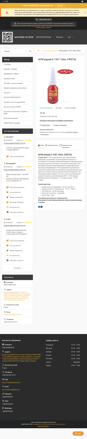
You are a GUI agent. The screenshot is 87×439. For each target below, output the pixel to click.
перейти (60, 6)
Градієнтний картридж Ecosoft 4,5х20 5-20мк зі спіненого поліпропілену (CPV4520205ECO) (16, 232)
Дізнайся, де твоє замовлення (14, 102)
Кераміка (59, 37)
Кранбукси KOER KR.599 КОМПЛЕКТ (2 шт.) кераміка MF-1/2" (17, 180)
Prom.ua (53, 422)
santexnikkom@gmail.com (13, 314)
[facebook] (39, 207)
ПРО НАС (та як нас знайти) (13, 83)
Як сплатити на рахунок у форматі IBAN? (15, 112)
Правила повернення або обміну (15, 88)
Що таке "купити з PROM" (12, 107)
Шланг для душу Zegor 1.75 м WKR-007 (17, 175)
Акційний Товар (9, 78)
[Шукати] (30, 51)
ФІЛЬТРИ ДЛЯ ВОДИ (43, 37)
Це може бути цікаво (11, 118)
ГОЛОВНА (7, 64)
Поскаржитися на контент (40, 424)
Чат (79, 433)
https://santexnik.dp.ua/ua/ (11, 382)
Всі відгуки (17, 268)
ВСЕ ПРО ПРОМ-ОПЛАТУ (12, 97)
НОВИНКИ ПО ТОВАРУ (11, 74)
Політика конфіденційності (57, 424)
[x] (41, 207)
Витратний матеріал (50, 51)
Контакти (7, 93)
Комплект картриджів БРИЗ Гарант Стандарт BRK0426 (17, 149)
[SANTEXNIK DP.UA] (7, 37)
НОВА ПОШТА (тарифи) (12, 123)
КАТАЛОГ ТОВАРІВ (10, 69)
